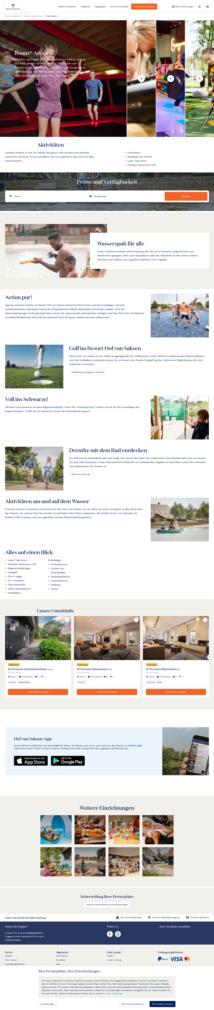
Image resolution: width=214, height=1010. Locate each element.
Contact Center (13, 939)
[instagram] (118, 936)
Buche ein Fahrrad (80, 474)
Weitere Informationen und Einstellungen (107, 904)
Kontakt (8, 956)
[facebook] (110, 936)
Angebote (85, 6)
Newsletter (61, 960)
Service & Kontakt (119, 6)
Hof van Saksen (13, 16)
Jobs (58, 964)
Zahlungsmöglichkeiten (15, 964)
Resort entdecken (67, 6)
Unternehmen (62, 956)
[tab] (63, 78)
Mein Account (11, 960)
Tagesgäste (100, 6)
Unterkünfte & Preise (144, 6)
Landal (110, 956)
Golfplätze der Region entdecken (87, 372)
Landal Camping (114, 960)
